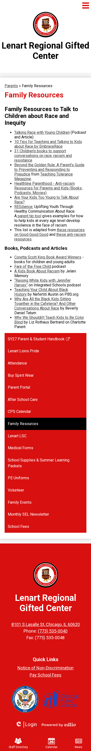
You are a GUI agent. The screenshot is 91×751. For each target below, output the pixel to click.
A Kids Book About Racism (37, 271)
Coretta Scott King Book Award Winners (47, 257)
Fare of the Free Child (32, 266)
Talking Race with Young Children (42, 132)
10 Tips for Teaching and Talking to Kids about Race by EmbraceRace (48, 144)
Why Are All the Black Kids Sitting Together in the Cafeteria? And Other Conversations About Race (45, 304)
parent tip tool (29, 216)
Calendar (51, 747)
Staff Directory (18, 747)
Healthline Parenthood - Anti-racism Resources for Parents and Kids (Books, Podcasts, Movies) (48, 188)
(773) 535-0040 (52, 631)
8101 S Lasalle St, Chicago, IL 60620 (45, 624)
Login (26, 724)
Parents (11, 85)
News (78, 747)
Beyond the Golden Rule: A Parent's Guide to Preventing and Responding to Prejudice (49, 170)
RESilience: (23, 206)
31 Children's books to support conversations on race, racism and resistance (43, 156)
